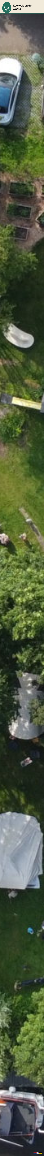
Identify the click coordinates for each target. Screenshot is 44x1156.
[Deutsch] (40, 1153)
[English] (37, 1153)
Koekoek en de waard (22, 7)
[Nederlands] (35, 1153)
